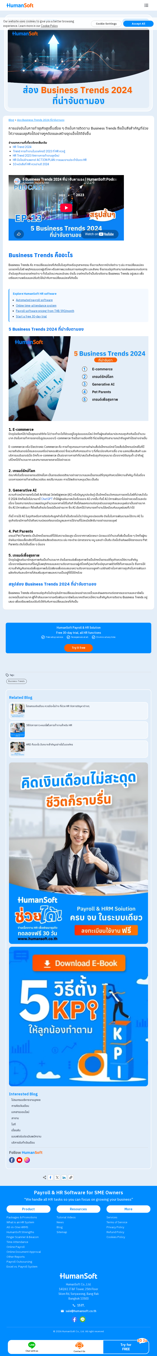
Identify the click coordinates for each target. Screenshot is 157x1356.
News (60, 1222)
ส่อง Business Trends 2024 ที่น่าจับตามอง (40, 120)
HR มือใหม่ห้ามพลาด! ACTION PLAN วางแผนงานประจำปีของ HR (50, 160)
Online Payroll (16, 1247)
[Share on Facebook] (50, 1177)
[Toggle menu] (146, 5)
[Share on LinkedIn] (64, 1177)
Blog (11, 120)
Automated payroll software (34, 300)
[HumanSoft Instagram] (27, 1160)
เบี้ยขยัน (15, 1130)
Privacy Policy (115, 1227)
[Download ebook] (78, 1016)
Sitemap (62, 1232)
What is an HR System (20, 1222)
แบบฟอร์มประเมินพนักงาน (26, 1136)
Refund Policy (115, 1232)
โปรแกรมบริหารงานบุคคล (25, 1100)
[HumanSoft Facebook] (12, 1160)
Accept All (138, 23)
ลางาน (15, 1118)
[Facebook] (74, 1319)
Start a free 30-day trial (31, 316)
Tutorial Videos (66, 1217)
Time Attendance (17, 1242)
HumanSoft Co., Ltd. (73, 1331)
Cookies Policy (116, 1237)
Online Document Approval (24, 1252)
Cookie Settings (106, 23)
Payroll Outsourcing (19, 1261)
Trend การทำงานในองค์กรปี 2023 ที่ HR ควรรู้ (39, 151)
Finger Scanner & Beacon (23, 1237)
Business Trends (16, 681)
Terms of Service (117, 1222)
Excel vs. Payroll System (22, 1266)
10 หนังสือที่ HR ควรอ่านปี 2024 (31, 164)
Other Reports (16, 1257)
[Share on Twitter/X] (57, 1177)
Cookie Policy (49, 26)
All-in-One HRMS (17, 1227)
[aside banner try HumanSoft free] (78, 853)
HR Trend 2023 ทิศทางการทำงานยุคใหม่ (36, 155)
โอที (13, 1124)
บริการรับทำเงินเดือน (23, 1142)
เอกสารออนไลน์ (20, 1112)
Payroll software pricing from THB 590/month (45, 311)
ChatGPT (47, 499)
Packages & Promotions (22, 1217)
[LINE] (82, 1319)
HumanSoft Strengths (20, 1232)
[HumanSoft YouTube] (19, 1160)
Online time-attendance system (36, 305)
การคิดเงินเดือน (20, 1106)
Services (112, 1217)
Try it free (78, 648)
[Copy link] (70, 1177)
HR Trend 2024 (22, 147)
